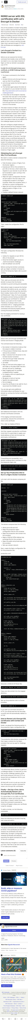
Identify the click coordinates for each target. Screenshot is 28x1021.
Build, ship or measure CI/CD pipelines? (11, 889)
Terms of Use (23, 1007)
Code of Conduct (10, 865)
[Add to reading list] (16, 1018)
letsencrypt (4, 24)
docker (11, 24)
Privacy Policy (15, 1007)
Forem (8, 1010)
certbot (17, 24)
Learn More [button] (5, 917)
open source (16, 1010)
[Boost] (21, 1018)
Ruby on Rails (14, 1013)
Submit (6, 861)
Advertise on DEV (7, 1001)
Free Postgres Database (9, 1005)
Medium (15, 8)
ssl (22, 24)
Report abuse (19, 865)
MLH (23, 1005)
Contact (20, 1003)
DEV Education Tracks (11, 999)
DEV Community (5, 992)
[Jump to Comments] (10, 1018)
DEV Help (19, 999)
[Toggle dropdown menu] (26, 870)
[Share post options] (25, 1018)
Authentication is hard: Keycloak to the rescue (13, 949)
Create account (22, 2)
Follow (14, 930)
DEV (8, 1011)
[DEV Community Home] (6, 2)
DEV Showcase (8, 1003)
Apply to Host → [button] (6, 985)
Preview (14, 861)
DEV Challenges (11, 997)
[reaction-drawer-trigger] (3, 1018)
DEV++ (17, 997)
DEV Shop (18, 1005)
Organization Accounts (18, 1001)
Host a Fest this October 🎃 (12, 974)
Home (4, 997)
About (15, 1003)
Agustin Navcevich (10, 5)
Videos (22, 997)
